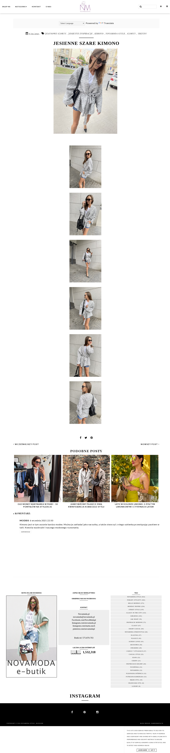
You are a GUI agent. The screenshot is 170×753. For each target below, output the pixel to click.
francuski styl (135, 683)
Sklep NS (6, 7)
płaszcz (134, 638)
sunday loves (134, 641)
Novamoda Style (28, 723)
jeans (134, 657)
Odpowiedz (25, 532)
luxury (135, 686)
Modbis (24, 520)
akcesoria (134, 644)
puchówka (134, 667)
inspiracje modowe (135, 622)
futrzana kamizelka (134, 676)
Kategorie (21, 7)
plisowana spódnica (134, 673)
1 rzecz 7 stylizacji (134, 651)
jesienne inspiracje (80, 33)
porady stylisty (134, 600)
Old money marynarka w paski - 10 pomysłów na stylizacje (38, 505)
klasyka (134, 635)
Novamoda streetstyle (134, 632)
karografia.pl (157, 723)
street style (134, 609)
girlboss (134, 616)
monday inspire (134, 606)
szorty (131, 33)
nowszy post (149, 444)
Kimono (99, 33)
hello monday (134, 603)
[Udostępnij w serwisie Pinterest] (91, 438)
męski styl (134, 680)
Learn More (142, 750)
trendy (142, 33)
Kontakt (36, 7)
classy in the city (134, 613)
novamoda (134, 670)
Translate (109, 23)
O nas (48, 7)
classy (135, 625)
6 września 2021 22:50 (41, 520)
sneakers (135, 648)
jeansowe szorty (56, 33)
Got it (153, 750)
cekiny (134, 660)
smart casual (135, 628)
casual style (134, 654)
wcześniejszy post (26, 444)
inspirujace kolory (134, 664)
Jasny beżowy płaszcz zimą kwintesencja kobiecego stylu (86, 505)
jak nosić (135, 619)
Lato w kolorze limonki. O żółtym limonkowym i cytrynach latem (135, 505)
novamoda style (115, 33)
